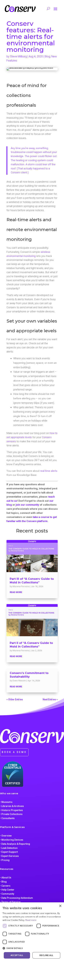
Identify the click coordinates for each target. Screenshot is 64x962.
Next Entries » (50, 699)
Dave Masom (19, 680)
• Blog (3, 881)
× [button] (60, 906)
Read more (30, 920)
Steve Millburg (18, 56)
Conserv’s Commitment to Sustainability (29, 674)
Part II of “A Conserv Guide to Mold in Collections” (31, 644)
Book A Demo (14, 752)
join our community (27, 504)
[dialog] (32, 932)
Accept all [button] (17, 955)
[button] (32, 948)
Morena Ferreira (21, 586)
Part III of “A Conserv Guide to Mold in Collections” (32, 580)
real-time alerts (48, 470)
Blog (47, 56)
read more (16, 592)
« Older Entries (14, 699)
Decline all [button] (46, 955)
